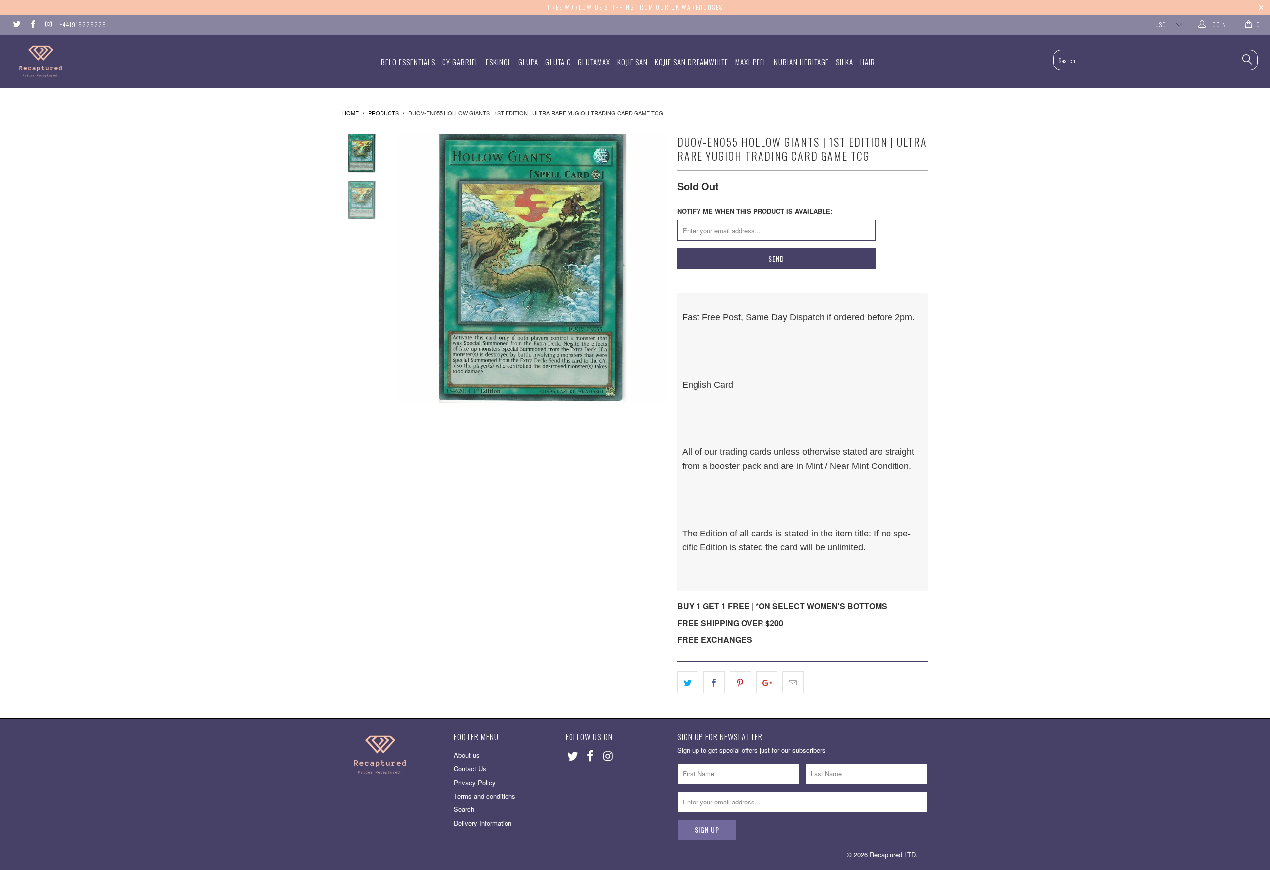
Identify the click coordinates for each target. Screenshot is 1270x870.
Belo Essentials (408, 61)
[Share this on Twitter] (687, 682)
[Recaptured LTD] (106, 61)
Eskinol (498, 61)
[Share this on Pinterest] (740, 682)
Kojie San (632, 61)
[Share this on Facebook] (714, 682)
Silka (844, 61)
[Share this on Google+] (766, 682)
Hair (867, 61)
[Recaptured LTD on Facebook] (32, 24)
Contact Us (470, 768)
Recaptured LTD (893, 854)
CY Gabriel (460, 61)
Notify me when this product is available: (754, 211)
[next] (653, 268)
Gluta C (558, 61)
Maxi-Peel (751, 61)
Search (464, 809)
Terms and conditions (484, 796)
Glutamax (594, 61)
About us (467, 755)
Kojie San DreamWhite (691, 61)
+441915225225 (83, 24)
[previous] (412, 268)
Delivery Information (482, 823)
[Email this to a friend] (793, 682)
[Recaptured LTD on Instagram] (48, 24)
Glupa (528, 61)
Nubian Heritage (801, 61)
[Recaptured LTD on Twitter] (16, 24)
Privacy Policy (475, 782)
